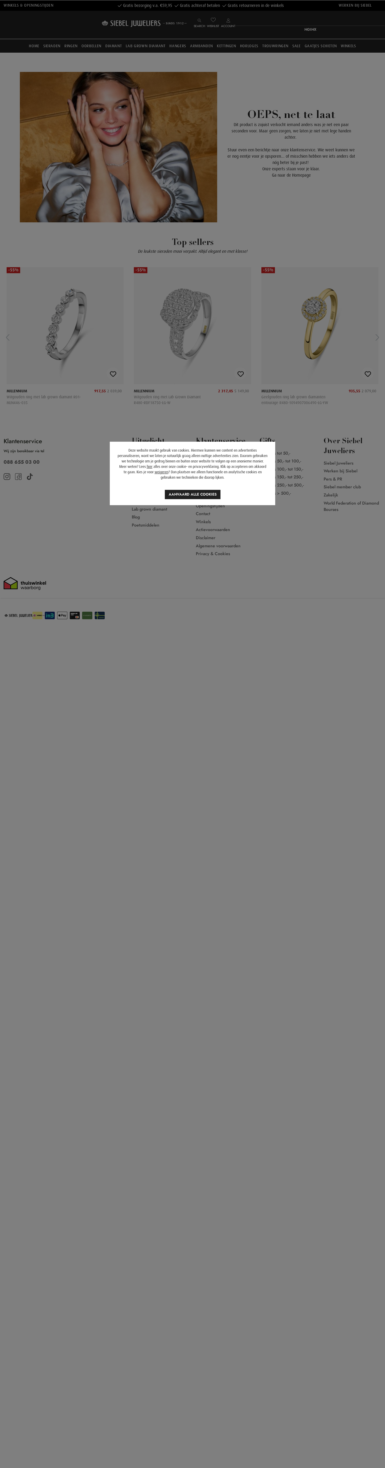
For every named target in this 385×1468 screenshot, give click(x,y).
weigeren (161, 472)
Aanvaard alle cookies (193, 494)
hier (149, 467)
